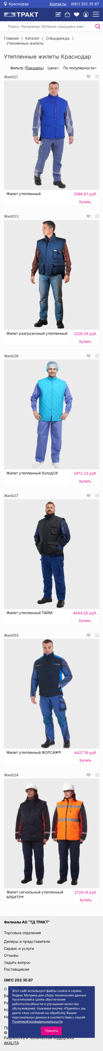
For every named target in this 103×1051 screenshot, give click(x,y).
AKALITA (11, 1042)
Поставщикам (16, 969)
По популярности (78, 68)
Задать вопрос (17, 962)
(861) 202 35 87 (85, 4)
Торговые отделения (22, 932)
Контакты (58, 4)
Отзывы (11, 955)
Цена (52, 68)
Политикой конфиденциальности (37, 1021)
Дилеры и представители (27, 941)
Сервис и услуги (19, 948)
